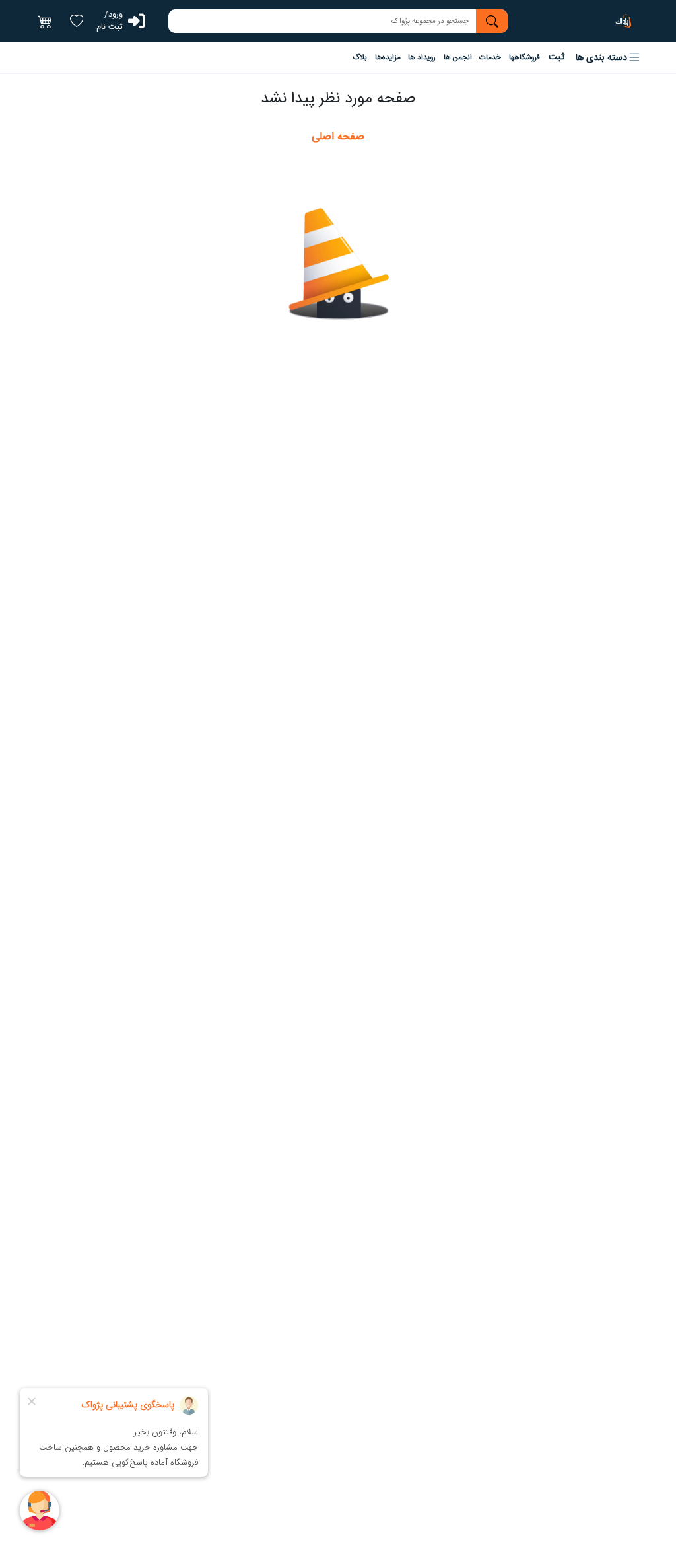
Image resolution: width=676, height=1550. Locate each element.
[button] (608, 58)
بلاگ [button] (360, 58)
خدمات (490, 58)
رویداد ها (422, 58)
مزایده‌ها (388, 58)
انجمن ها (458, 58)
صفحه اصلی (338, 137)
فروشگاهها (524, 58)
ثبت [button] (556, 57)
